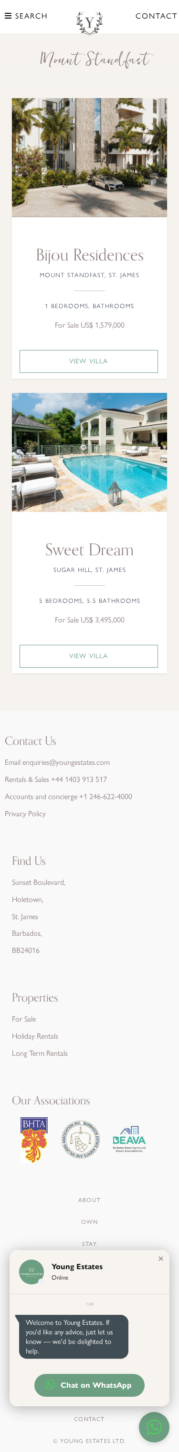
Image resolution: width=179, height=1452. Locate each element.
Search (30, 15)
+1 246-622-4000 (105, 796)
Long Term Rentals (40, 1053)
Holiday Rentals (35, 1036)
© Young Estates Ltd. (89, 1441)
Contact (157, 15)
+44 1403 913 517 (79, 779)
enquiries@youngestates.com (66, 762)
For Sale (24, 1018)
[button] (161, 1258)
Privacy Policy (25, 813)
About (89, 1200)
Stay (89, 1244)
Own (89, 1222)
